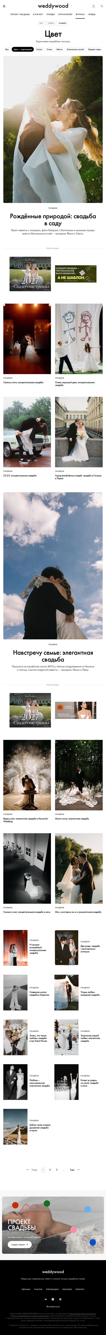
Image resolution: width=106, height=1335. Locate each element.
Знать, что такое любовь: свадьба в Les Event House (38, 1038)
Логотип (80, 1289)
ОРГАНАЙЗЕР (65, 14)
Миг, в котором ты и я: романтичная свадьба (78, 911)
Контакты (67, 1289)
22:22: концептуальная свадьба (19, 475)
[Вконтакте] (53, 1299)
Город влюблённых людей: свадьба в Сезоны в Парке (78, 477)
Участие (38, 1289)
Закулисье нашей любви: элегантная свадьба (90, 1038)
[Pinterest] (60, 1299)
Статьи (51, 23)
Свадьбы (62, 23)
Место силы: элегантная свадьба (72, 818)
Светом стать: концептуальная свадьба (23, 382)
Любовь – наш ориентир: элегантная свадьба (40, 1083)
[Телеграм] (45, 1299)
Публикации (52, 1289)
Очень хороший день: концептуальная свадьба (75, 384)
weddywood (53, 1271)
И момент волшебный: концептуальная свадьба (38, 948)
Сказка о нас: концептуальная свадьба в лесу (26, 911)
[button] (102, 6)
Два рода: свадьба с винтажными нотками (90, 949)
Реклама (26, 1289)
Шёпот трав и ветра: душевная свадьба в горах (40, 1127)
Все (41, 23)
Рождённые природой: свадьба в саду (53, 219)
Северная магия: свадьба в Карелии (39, 993)
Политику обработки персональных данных (30, 1316)
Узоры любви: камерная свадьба (90, 993)
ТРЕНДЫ (51, 14)
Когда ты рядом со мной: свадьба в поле (89, 1083)
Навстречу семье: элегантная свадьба (53, 656)
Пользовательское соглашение (82, 1314)
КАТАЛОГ (38, 14)
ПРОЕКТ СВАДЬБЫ (20, 14)
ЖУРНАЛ (80, 14)
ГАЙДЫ (92, 14)
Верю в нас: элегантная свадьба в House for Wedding (25, 820)
